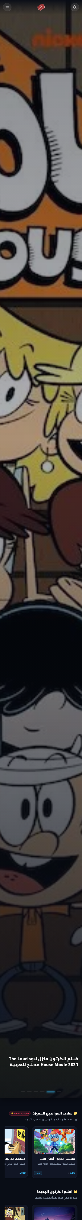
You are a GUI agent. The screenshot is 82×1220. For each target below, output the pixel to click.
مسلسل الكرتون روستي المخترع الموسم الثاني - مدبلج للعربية (43, 1061)
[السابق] (72, 1152)
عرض (38, 1173)
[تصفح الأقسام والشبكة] (7, 7)
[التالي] (10, 1152)
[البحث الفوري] (75, 7)
